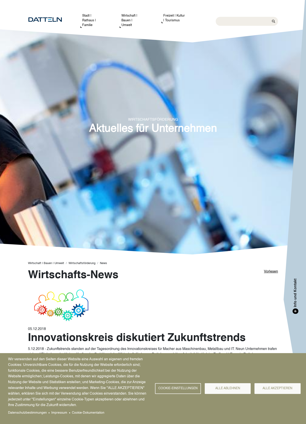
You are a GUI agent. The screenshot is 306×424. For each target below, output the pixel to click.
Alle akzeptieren (277, 388)
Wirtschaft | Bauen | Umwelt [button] (129, 20)
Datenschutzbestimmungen (27, 412)
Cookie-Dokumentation (88, 412)
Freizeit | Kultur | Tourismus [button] (174, 18)
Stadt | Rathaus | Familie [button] (89, 20)
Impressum (59, 412)
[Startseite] (49, 19)
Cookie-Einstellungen (178, 388)
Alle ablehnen (227, 388)
